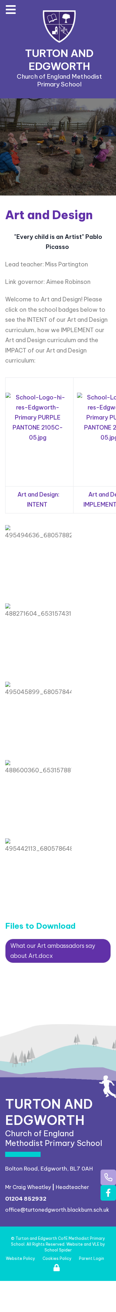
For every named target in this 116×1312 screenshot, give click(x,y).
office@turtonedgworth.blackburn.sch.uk (57, 1209)
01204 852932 (25, 1198)
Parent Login (91, 1258)
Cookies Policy (57, 1258)
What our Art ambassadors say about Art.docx (52, 951)
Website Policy (20, 1258)
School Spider (58, 1250)
